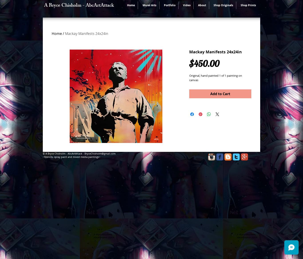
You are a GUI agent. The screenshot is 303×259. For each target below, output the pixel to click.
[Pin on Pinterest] (200, 114)
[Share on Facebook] (192, 114)
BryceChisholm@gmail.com (100, 153)
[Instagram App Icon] (211, 157)
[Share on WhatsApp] (209, 114)
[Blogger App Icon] (228, 157)
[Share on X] (217, 114)
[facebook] (219, 157)
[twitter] (236, 157)
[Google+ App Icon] (244, 157)
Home (57, 33)
